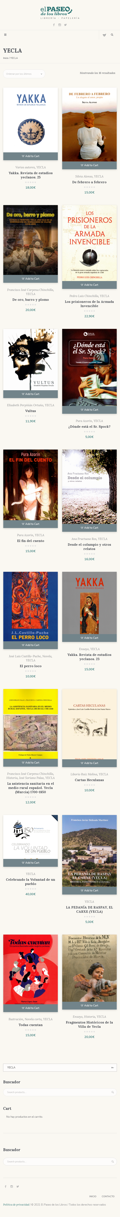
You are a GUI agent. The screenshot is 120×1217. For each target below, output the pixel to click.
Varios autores (25, 167)
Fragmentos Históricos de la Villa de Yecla (89, 1024)
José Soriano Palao (31, 778)
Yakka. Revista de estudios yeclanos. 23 (89, 657)
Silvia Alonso (83, 176)
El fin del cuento (30, 541)
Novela (46, 656)
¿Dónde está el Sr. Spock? (89, 426)
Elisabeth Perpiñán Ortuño (25, 405)
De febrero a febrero (89, 182)
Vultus (30, 411)
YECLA (41, 167)
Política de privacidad (16, 1204)
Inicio (5, 58)
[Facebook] (54, 25)
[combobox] (60, 1068)
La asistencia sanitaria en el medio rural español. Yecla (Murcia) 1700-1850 (30, 787)
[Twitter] (65, 25)
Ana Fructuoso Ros (84, 539)
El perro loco (31, 666)
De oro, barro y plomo (30, 300)
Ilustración (16, 1019)
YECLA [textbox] (60, 1067)
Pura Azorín (84, 421)
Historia (12, 778)
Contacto (108, 1196)
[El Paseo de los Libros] (60, 12)
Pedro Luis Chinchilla (84, 296)
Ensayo (84, 649)
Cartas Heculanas (89, 780)
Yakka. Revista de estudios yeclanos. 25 (31, 175)
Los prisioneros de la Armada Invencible (89, 304)
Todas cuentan (31, 1025)
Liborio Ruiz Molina (84, 774)
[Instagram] (60, 25)
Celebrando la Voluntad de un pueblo (30, 881)
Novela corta (33, 1019)
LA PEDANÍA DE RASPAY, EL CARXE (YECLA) (89, 909)
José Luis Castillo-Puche (25, 656)
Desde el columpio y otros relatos (89, 546)
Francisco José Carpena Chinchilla (30, 290)
